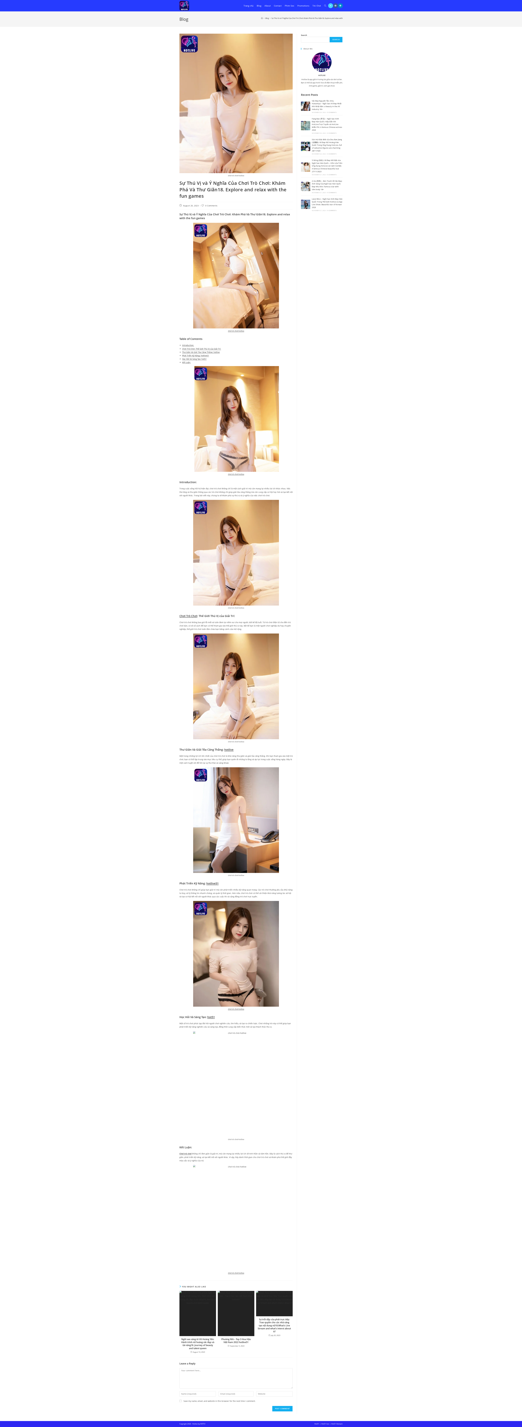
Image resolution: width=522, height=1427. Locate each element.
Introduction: (188, 345)
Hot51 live (325, 1424)
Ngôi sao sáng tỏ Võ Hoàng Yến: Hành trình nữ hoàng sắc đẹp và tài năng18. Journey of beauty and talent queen (197, 1344)
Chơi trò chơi (185, 1153)
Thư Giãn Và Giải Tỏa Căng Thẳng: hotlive (201, 352)
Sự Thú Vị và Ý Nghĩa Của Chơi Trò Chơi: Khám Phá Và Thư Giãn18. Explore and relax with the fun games (313, 18)
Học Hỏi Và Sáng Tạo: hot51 (194, 359)
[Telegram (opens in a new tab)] (340, 5)
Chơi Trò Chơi (188, 616)
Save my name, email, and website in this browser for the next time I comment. (220, 1401)
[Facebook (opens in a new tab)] (335, 5)
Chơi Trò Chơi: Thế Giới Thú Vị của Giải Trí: (201, 348)
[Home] (262, 18)
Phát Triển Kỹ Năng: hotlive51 (195, 355)
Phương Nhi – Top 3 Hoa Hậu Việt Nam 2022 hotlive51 (236, 1341)
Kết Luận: (186, 362)
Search (304, 35)
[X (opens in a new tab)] (330, 5)
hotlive (229, 749)
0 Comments (211, 205)
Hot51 (316, 1424)
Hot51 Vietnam (337, 1424)
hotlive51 (212, 883)
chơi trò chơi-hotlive (236, 331)
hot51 (211, 1017)
